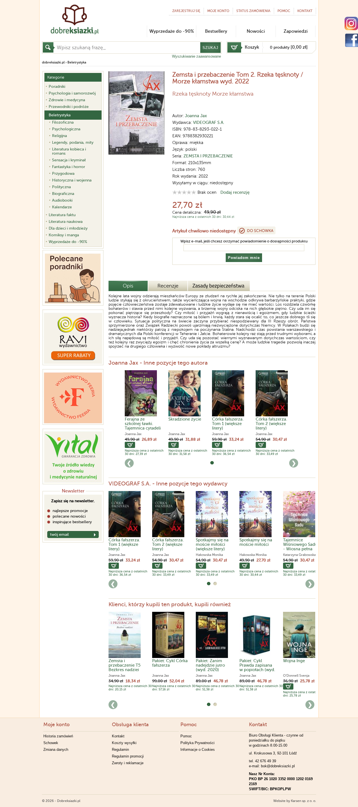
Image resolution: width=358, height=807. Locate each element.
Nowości (256, 31)
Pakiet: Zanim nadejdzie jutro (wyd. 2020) (210, 665)
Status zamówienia (253, 11)
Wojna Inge (294, 661)
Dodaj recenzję (234, 192)
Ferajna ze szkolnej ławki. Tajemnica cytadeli (143, 423)
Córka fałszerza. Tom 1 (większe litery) (228, 423)
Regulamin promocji (128, 756)
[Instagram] (351, 23)
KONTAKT (304, 11)
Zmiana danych (55, 749)
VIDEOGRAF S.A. (208, 122)
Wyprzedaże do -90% (171, 31)
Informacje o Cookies (197, 749)
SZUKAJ (210, 48)
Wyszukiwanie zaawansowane (196, 56)
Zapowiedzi (296, 31)
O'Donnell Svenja (296, 676)
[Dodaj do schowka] (256, 230)
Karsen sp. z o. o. (303, 801)
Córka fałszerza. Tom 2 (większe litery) (271, 423)
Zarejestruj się (186, 11)
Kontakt (118, 736)
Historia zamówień (58, 736)
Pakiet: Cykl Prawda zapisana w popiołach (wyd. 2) (257, 667)
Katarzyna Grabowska (299, 555)
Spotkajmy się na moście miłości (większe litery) (212, 544)
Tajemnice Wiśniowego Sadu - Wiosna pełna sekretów (300, 547)
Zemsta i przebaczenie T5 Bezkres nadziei (124, 665)
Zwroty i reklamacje (127, 763)
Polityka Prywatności (197, 743)
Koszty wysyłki (124, 743)
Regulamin (120, 749)
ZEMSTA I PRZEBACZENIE (208, 156)
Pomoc (283, 11)
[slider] (184, 192)
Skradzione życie (184, 419)
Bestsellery (216, 31)
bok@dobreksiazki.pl (278, 766)
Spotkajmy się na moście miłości (255, 542)
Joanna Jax (196, 116)
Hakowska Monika (209, 555)
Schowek (50, 743)
